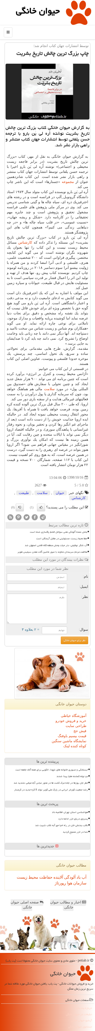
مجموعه (68, 182)
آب (83, 877)
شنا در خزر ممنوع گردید (75, 831)
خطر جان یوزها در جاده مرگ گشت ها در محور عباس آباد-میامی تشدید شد (51, 782)
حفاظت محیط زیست (34, 877)
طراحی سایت (76, 726)
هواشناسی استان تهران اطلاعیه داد (70, 812)
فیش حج (79, 731)
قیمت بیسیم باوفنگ (72, 736)
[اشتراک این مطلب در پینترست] (18, 517)
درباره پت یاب (84, 1008)
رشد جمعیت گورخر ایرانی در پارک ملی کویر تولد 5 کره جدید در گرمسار (51, 789)
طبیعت (24, 493)
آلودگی (69, 877)
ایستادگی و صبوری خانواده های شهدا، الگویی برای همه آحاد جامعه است (51, 769)
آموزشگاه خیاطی (73, 716)
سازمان (79, 883)
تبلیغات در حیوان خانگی (79, 1014)
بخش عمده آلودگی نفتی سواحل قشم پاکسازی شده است (58, 531)
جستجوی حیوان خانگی (80, 1026)
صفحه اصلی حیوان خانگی (25, 904)
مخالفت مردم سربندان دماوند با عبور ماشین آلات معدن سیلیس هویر (52, 551)
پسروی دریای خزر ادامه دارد (73, 818)
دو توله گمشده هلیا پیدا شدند (72, 776)
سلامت (49, 389)
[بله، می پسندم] (41, 507)
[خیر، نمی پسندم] (20, 507)
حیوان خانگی (38, 11)
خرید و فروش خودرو (70, 721)
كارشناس (25, 242)
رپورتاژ (60, 883)
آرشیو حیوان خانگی (81, 1020)
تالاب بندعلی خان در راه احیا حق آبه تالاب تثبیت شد (61, 825)
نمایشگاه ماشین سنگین (69, 741)
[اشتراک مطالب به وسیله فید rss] (10, 517)
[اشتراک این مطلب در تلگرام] (42, 517)
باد (78, 877)
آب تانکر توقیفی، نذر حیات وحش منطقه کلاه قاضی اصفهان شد (56, 545)
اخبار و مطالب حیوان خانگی (66, 904)
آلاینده (57, 877)
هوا (69, 883)
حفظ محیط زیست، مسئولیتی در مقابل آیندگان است (61, 538)
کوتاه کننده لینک (74, 746)
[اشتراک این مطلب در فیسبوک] (34, 517)
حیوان (60, 493)
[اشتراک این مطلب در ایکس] (26, 517)
